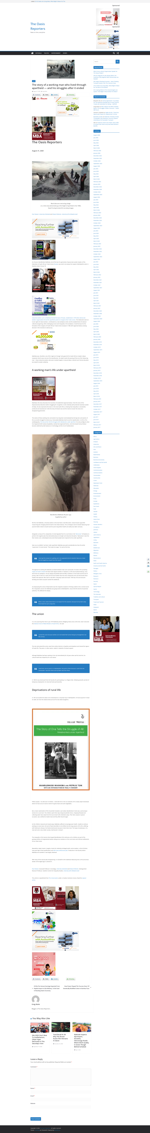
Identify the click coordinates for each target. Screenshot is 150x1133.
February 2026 (97, 150)
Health (95, 514)
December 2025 (98, 156)
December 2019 (98, 342)
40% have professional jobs (60, 850)
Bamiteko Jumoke (98, 116)
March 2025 (97, 179)
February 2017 (97, 425)
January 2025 (97, 184)
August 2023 (97, 228)
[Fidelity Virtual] (43, 297)
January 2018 (97, 401)
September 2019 (98, 349)
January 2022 (97, 277)
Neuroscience (97, 558)
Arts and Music (97, 447)
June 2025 (96, 171)
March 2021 (97, 303)
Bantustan (78, 534)
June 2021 (96, 295)
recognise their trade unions (68, 320)
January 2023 (97, 246)
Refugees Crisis (98, 573)
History (95, 516)
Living (95, 540)
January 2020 (97, 339)
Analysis (96, 441)
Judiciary (96, 529)
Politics (46, 53)
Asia (95, 449)
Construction (97, 478)
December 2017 (98, 404)
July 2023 (96, 231)
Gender (95, 511)
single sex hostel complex (38, 571)
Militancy (96, 553)
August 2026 (97, 135)
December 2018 (98, 373)
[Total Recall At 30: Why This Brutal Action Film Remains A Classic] (60, 1023)
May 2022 (96, 267)
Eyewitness (96, 504)
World (95, 610)
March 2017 (97, 422)
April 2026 (96, 145)
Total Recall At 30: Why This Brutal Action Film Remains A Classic (60, 1037)
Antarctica (96, 444)
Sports (65, 53)
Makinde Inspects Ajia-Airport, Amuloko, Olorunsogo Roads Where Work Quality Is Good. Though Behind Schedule (81, 1040)
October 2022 (97, 254)
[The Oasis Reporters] (32, 53)
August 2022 (97, 259)
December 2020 (98, 311)
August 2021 (97, 290)
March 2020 (97, 334)
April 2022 (96, 269)
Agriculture (96, 439)
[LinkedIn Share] (148, 565)
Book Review (97, 454)
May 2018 (96, 391)
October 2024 (97, 192)
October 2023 (97, 223)
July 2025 (96, 168)
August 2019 (97, 352)
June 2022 (96, 264)
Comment (33, 1067)
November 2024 (98, 189)
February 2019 (97, 368)
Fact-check (96, 506)
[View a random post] (118, 53)
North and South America (100, 563)
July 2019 (96, 355)
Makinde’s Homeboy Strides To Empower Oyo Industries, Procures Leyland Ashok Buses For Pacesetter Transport (106, 118)
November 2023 (98, 220)
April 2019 (96, 362)
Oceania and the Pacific (100, 566)
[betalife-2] (43, 270)
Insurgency (96, 527)
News (34, 81)
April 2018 (96, 393)
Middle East (97, 547)
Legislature (96, 537)
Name (32, 1088)
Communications (98, 472)
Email (32, 1096)
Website (32, 1103)
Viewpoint (96, 607)
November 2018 (98, 375)
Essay (95, 498)
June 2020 (96, 326)
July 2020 (96, 324)
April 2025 (96, 176)
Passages (96, 568)
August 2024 (97, 197)
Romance (96, 579)
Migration (96, 550)
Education (96, 488)
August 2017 (97, 414)
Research (96, 576)
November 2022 (98, 251)
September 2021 (98, 287)
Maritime (96, 542)
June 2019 (96, 357)
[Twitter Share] (148, 562)
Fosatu (56, 264)
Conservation (97, 475)
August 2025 (97, 166)
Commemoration (98, 470)
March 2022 (97, 272)
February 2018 (97, 399)
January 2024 (97, 215)
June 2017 (96, 419)
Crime (95, 480)
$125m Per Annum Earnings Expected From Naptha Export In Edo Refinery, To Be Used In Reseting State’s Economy (47, 988)
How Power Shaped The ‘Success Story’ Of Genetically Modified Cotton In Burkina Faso (76, 987)
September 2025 (98, 163)
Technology (96, 591)
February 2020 (97, 337)
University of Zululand (44, 214)
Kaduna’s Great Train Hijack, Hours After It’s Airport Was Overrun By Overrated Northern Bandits (106, 124)
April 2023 (96, 238)
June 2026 (96, 140)
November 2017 (98, 406)
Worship (96, 612)
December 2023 (98, 218)
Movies (95, 555)
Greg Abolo (44, 91)
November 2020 (98, 313)
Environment (97, 496)
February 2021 (97, 306)
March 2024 (97, 210)
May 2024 (96, 205)
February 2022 (97, 274)
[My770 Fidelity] (43, 912)
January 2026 (97, 153)
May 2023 (96, 236)
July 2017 (96, 417)
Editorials (38, 53)
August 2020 (97, 321)
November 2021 (98, 282)
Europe (95, 501)
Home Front (97, 519)
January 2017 (97, 427)
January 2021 (97, 308)
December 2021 (98, 280)
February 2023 (97, 243)
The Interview (97, 594)
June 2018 (96, 388)
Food (95, 509)
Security (96, 581)
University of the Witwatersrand (69, 214)
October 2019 (97, 347)
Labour (95, 532)
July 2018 (96, 386)
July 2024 (96, 199)
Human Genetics (98, 524)
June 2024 (96, 202)
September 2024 (98, 194)
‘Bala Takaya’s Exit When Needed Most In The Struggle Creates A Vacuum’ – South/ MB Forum (106, 108)
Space (95, 584)
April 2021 (96, 300)
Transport (96, 599)
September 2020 (98, 318)
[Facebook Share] (148, 559)
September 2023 (98, 225)
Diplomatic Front (98, 483)
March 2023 (97, 241)
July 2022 (96, 262)
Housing (96, 522)
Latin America (97, 535)
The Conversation (53, 878)
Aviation (96, 452)
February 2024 (97, 212)
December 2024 (98, 187)
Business (96, 457)
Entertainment (55, 53)
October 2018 (97, 378)
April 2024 (96, 207)
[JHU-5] (43, 378)
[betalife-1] (43, 98)
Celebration (97, 465)
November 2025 (98, 158)
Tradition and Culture (99, 597)
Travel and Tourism (99, 602)
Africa (95, 436)
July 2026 (96, 137)
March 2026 (97, 148)
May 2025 (96, 174)
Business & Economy (99, 460)
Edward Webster (57, 214)
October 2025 (97, 161)
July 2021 (96, 293)
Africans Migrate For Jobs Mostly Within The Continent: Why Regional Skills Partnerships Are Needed (106, 77)
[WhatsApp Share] (148, 571)
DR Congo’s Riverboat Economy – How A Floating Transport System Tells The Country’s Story (50, 2)
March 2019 (97, 365)
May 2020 (96, 329)
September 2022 (98, 256)
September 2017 (98, 412)
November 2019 (98, 344)
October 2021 (97, 285)
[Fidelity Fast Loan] (43, 241)
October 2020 (97, 316)
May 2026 (96, 143)
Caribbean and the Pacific (100, 462)
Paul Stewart (35, 214)
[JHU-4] (43, 118)
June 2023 (96, 233)
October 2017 (97, 409)
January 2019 (97, 370)
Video (95, 604)
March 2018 (97, 396)
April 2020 (96, 331)
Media (95, 545)
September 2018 (98, 381)
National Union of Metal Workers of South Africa (46, 623)
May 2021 (96, 298)
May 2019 (96, 360)
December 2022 (98, 249)
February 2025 (97, 181)
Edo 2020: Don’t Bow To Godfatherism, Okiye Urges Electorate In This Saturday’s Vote (39, 1039)
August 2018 (97, 383)
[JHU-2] (67, 887)
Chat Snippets (97, 467)
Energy (95, 491)
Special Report (97, 586)
